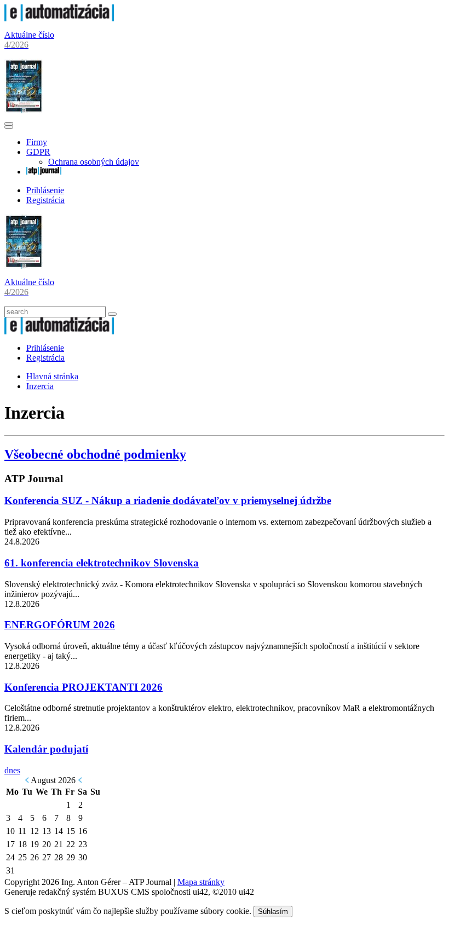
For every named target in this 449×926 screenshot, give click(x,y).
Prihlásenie (45, 190)
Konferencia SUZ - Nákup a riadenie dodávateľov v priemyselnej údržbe (167, 500)
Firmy (36, 142)
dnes (12, 770)
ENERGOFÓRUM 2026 (59, 624)
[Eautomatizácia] (59, 18)
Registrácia (45, 200)
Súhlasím (273, 911)
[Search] (112, 314)
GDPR (38, 152)
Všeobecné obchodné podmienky (95, 454)
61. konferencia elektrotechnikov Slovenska (101, 563)
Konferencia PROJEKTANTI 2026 (83, 687)
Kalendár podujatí (46, 749)
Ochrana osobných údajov (93, 161)
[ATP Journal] (43, 171)
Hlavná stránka (52, 376)
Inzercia (40, 386)
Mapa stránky (201, 882)
